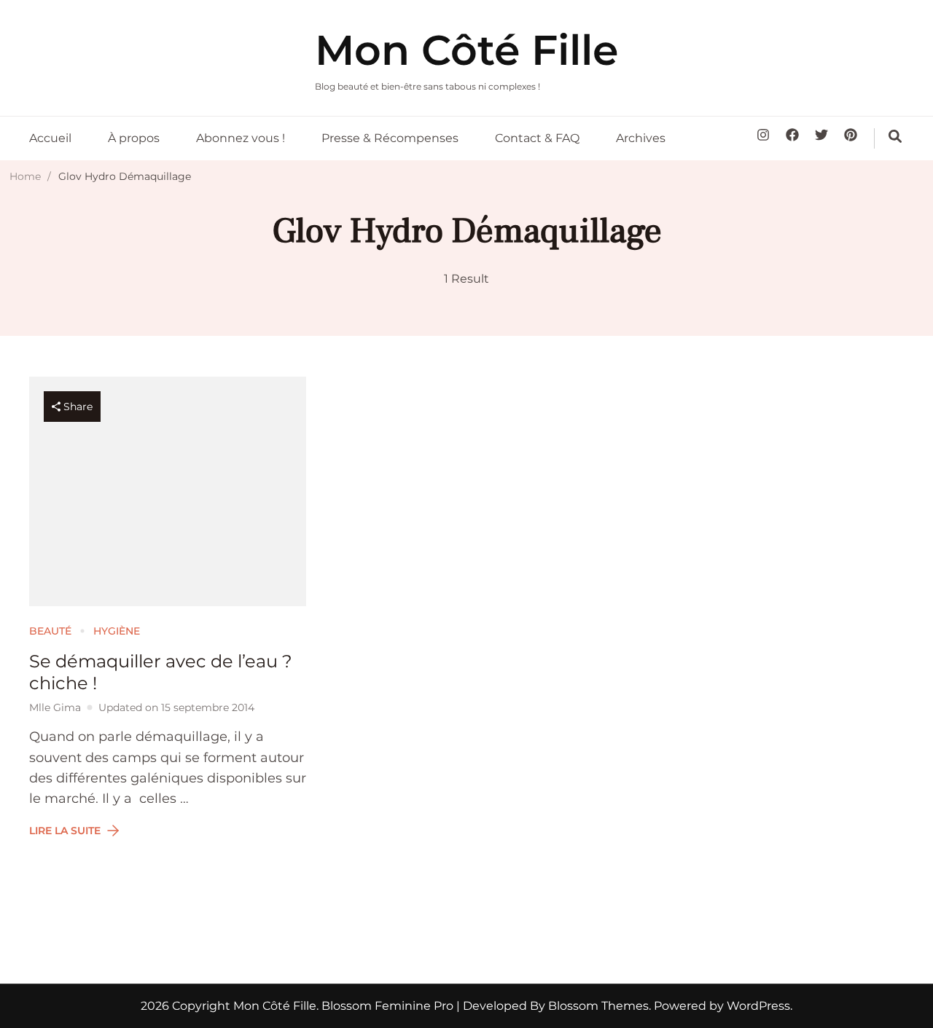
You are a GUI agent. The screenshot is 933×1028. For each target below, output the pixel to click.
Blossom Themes (597, 1006)
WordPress (758, 1006)
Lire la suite (65, 830)
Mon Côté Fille (466, 50)
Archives (640, 138)
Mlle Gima (55, 707)
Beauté (50, 631)
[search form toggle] (895, 136)
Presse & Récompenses (389, 138)
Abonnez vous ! (240, 138)
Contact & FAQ (537, 138)
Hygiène (116, 631)
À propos (134, 138)
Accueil (50, 138)
